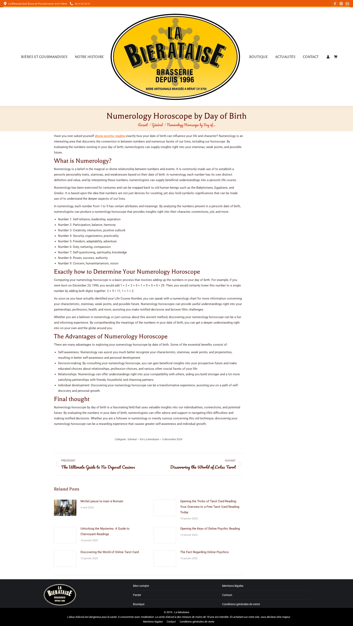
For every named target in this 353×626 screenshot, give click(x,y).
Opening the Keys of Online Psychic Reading (210, 528)
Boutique (138, 604)
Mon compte (141, 585)
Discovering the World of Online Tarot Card (109, 552)
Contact (227, 595)
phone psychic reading (110, 136)
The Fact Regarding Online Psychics (204, 552)
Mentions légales (232, 585)
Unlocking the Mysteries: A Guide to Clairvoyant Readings (105, 531)
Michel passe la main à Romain (101, 501)
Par (149, 439)
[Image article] (65, 508)
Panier (137, 595)
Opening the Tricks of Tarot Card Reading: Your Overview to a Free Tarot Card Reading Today (209, 506)
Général (132, 439)
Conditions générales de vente (241, 604)
